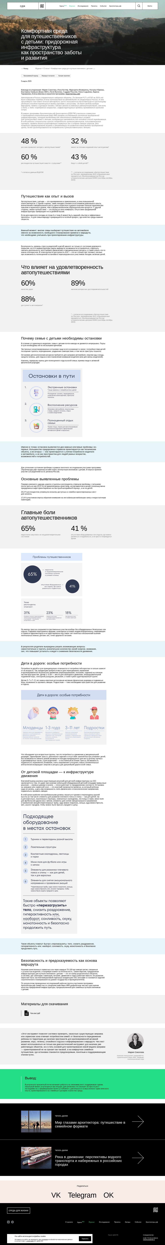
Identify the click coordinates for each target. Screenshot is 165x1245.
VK (56, 1195)
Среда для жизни (18, 1210)
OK (108, 1195)
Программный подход (31, 76)
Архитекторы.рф (73, 94)
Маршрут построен (48, 76)
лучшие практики (64, 76)
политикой (30, 1241)
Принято (85, 1239)
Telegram (82, 1195)
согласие (45, 1239)
